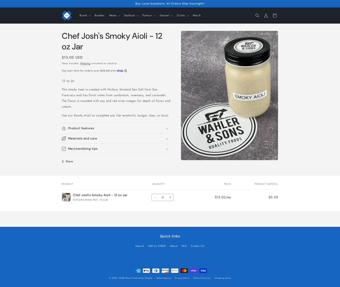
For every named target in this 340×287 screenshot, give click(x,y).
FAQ (184, 246)
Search (139, 246)
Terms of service (202, 278)
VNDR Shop (124, 278)
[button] (84, 15)
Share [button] (69, 161)
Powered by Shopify (142, 278)
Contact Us (198, 246)
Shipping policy (223, 278)
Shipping (85, 63)
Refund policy (164, 278)
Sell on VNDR (157, 246)
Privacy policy (182, 278)
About (173, 246)
